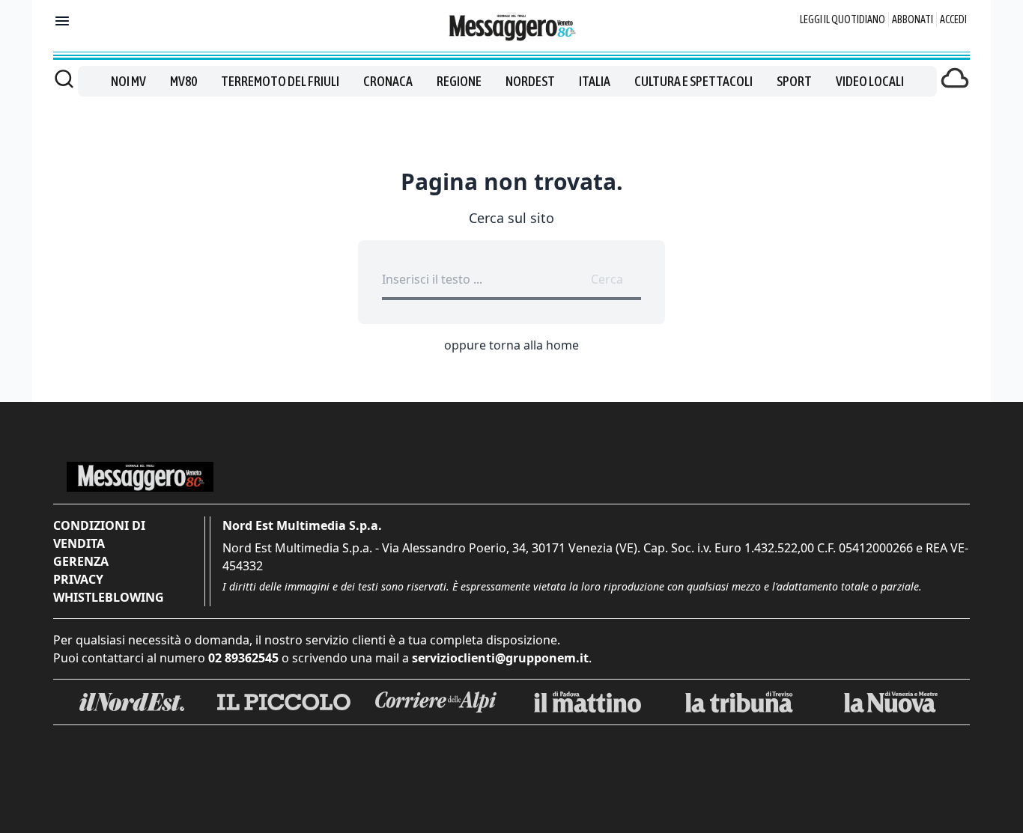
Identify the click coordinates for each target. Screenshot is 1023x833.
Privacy (78, 579)
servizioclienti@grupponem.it (500, 658)
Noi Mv (128, 81)
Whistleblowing (108, 597)
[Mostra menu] (62, 21)
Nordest (530, 81)
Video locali (870, 81)
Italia (594, 81)
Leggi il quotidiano (842, 19)
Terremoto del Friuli (280, 81)
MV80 (183, 81)
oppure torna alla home (511, 345)
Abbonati (912, 19)
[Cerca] (64, 78)
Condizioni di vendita (99, 534)
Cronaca (388, 81)
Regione (459, 81)
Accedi (953, 19)
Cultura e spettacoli (693, 81)
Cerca (607, 279)
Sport (794, 81)
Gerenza (81, 561)
